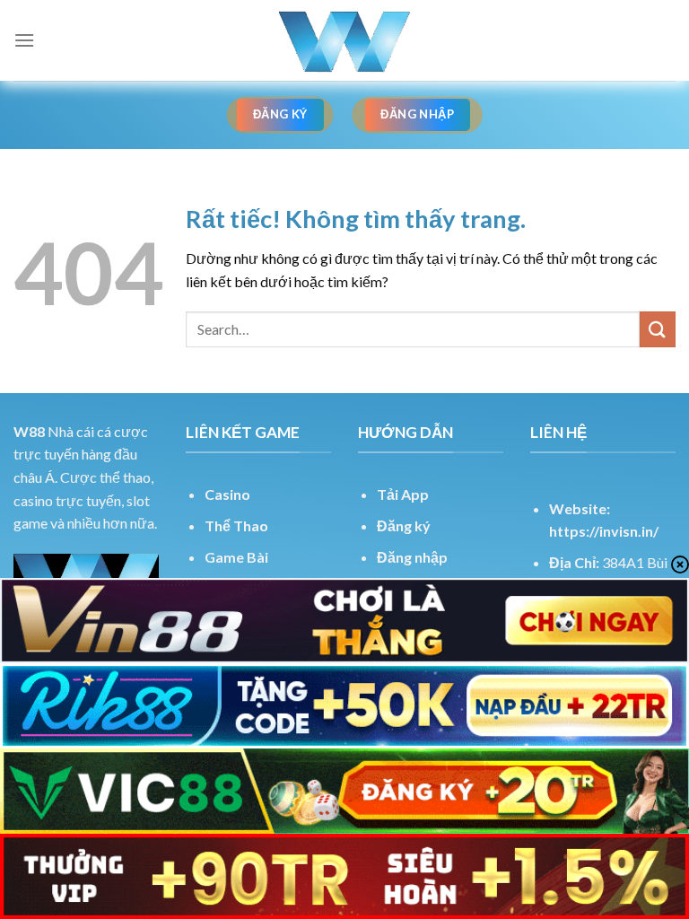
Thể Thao (236, 525)
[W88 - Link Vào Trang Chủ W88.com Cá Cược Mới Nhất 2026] (344, 40)
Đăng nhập (412, 556)
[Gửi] (658, 328)
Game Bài (236, 556)
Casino (227, 494)
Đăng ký (404, 525)
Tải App (403, 494)
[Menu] (24, 40)
